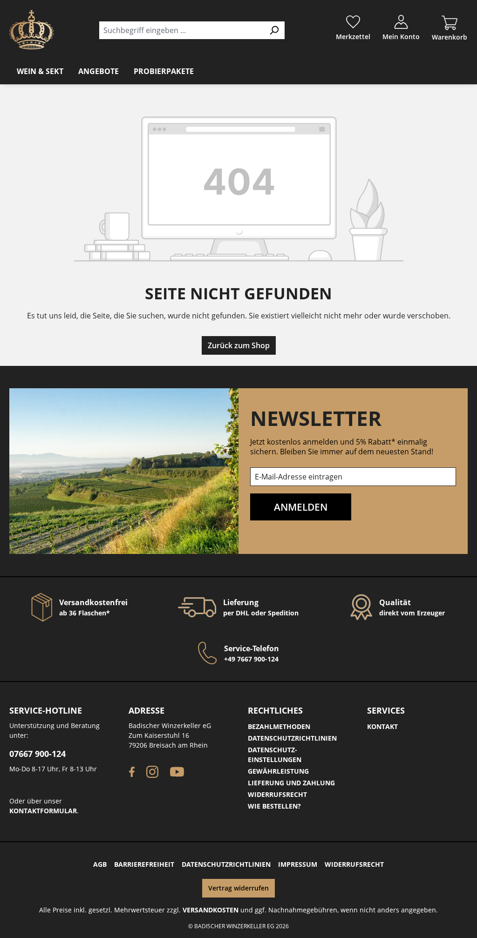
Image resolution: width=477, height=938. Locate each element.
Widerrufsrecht (277, 794)
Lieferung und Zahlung (291, 782)
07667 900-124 (37, 753)
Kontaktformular (43, 810)
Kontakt (382, 726)
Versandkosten (210, 909)
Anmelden (300, 506)
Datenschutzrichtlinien (292, 738)
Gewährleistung (278, 771)
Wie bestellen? (274, 806)
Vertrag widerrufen (238, 888)
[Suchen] (274, 30)
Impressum (297, 864)
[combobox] (181, 30)
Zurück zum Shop (239, 345)
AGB (100, 864)
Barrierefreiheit (144, 864)
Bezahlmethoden (279, 726)
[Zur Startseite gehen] (31, 29)
